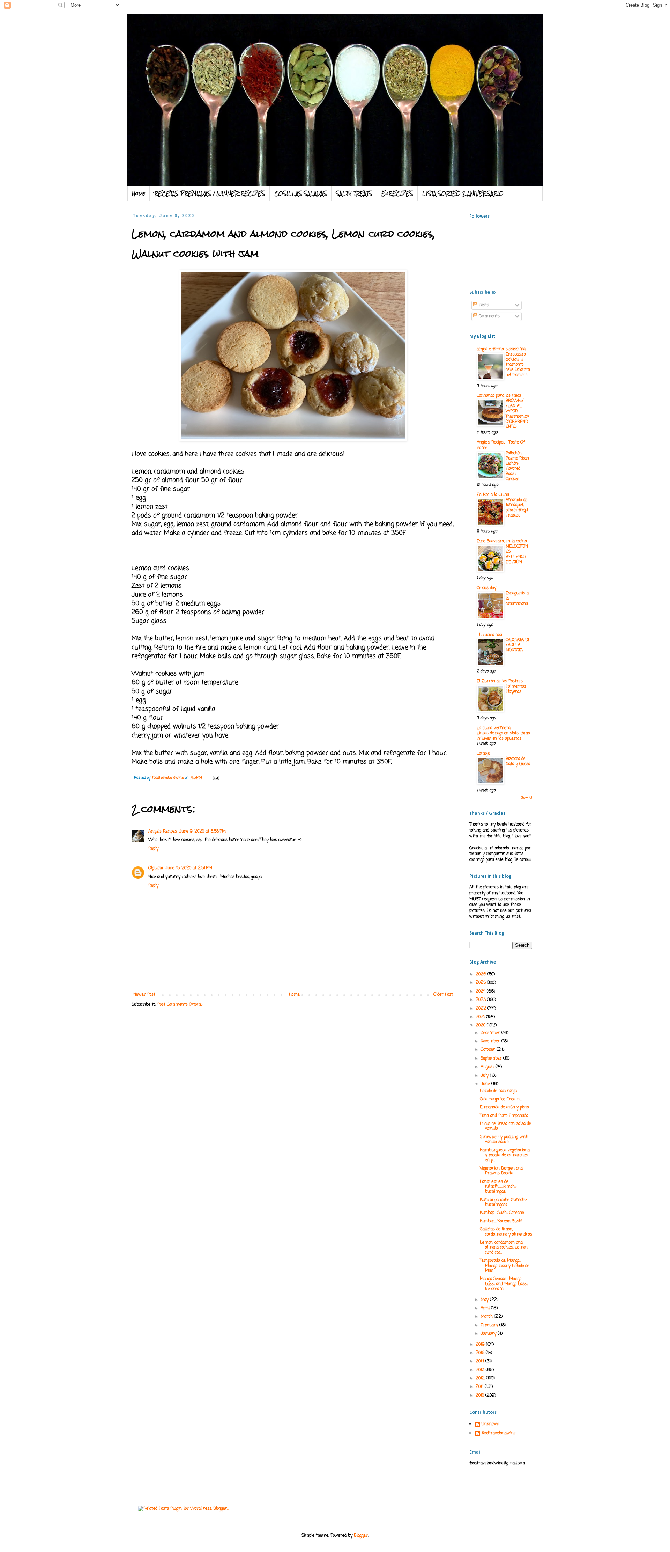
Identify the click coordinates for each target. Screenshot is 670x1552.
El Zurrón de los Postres (500, 681)
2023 (481, 1000)
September (492, 1058)
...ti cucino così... (490, 635)
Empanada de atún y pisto (504, 1107)
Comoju (483, 754)
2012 (481, 1378)
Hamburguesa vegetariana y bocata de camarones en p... (505, 1155)
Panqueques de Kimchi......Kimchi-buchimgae (499, 1187)
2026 (481, 974)
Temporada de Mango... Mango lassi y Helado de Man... (504, 1266)
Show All (526, 798)
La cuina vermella (494, 728)
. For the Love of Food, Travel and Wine (271, 32)
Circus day (486, 588)
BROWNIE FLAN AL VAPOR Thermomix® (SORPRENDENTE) (517, 414)
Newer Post (144, 994)
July (485, 1076)
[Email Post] (216, 778)
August (488, 1067)
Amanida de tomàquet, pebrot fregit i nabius (517, 508)
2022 (481, 1008)
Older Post (443, 994)
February (490, 1325)
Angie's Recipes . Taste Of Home (501, 445)
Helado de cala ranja (498, 1091)
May (485, 1300)
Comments (488, 316)
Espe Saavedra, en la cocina (502, 541)
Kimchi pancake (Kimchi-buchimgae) (503, 1202)
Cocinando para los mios (499, 396)
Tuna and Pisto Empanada (504, 1116)
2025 (481, 983)
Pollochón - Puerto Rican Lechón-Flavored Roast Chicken (517, 466)
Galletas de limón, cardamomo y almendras (506, 1231)
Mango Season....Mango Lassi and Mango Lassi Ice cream (504, 1284)
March (487, 1316)
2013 (481, 1370)
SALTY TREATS (354, 193)
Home (138, 193)
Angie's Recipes (162, 831)
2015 (481, 1353)
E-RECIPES (397, 193)
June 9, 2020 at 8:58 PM (202, 831)
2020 (481, 1025)
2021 (481, 1017)
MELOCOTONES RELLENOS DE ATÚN (517, 554)
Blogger (361, 1535)
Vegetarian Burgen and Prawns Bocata (501, 1171)
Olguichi (155, 868)
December (491, 1033)
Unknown (490, 1424)
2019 (481, 1344)
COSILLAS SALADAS (300, 193)
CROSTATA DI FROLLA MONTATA (517, 645)
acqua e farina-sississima (501, 349)
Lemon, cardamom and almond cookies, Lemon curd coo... (504, 1247)
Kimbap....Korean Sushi (501, 1221)
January (489, 1334)
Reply (153, 848)
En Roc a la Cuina (493, 495)
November (491, 1041)
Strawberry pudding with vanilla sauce (504, 1139)
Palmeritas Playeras (516, 689)
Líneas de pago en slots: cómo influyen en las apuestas (503, 736)
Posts (483, 305)
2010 (480, 1395)
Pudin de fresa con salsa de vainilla (505, 1126)
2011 (480, 1387)
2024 (481, 991)
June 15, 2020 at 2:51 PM (188, 868)
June (486, 1084)
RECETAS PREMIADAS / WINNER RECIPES (209, 193)
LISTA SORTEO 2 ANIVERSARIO (463, 193)
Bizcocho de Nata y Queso (518, 761)
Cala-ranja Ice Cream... (501, 1099)
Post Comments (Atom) (179, 1005)
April (486, 1308)
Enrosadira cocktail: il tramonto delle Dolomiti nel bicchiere (518, 364)
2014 (480, 1361)
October (489, 1050)
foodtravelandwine (499, 1433)
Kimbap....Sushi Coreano (502, 1213)
